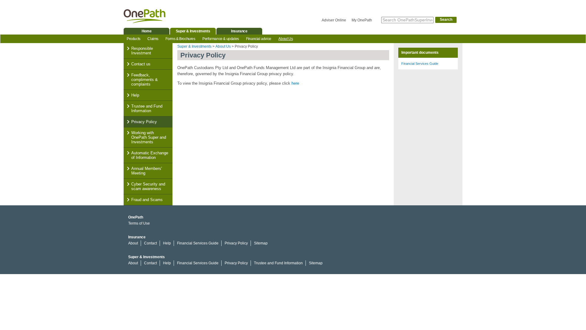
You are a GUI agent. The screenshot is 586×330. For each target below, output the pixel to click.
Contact (150, 243)
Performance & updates (220, 39)
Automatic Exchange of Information (149, 155)
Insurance (239, 31)
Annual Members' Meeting (146, 170)
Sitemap (261, 243)
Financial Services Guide (419, 63)
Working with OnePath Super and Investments (148, 137)
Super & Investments (193, 31)
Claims (152, 39)
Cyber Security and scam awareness (148, 186)
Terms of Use (139, 223)
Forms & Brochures (180, 39)
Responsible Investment (142, 50)
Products (133, 39)
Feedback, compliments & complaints (144, 79)
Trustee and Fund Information (146, 108)
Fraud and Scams (147, 199)
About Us (285, 39)
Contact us (140, 64)
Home (146, 31)
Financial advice (258, 39)
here (295, 83)
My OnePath (362, 20)
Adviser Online (334, 20)
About (133, 243)
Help (135, 95)
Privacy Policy (144, 121)
